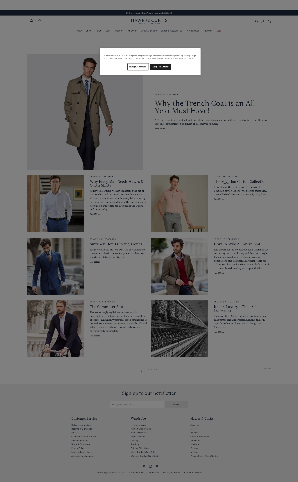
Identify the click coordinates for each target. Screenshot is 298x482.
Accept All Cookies (161, 67)
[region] (150, 61)
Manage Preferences (138, 67)
